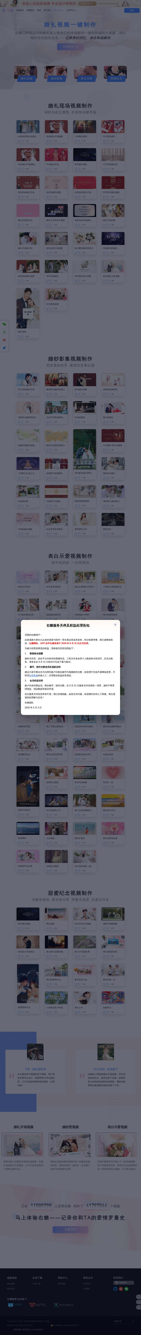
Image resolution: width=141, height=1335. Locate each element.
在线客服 (33, 675)
